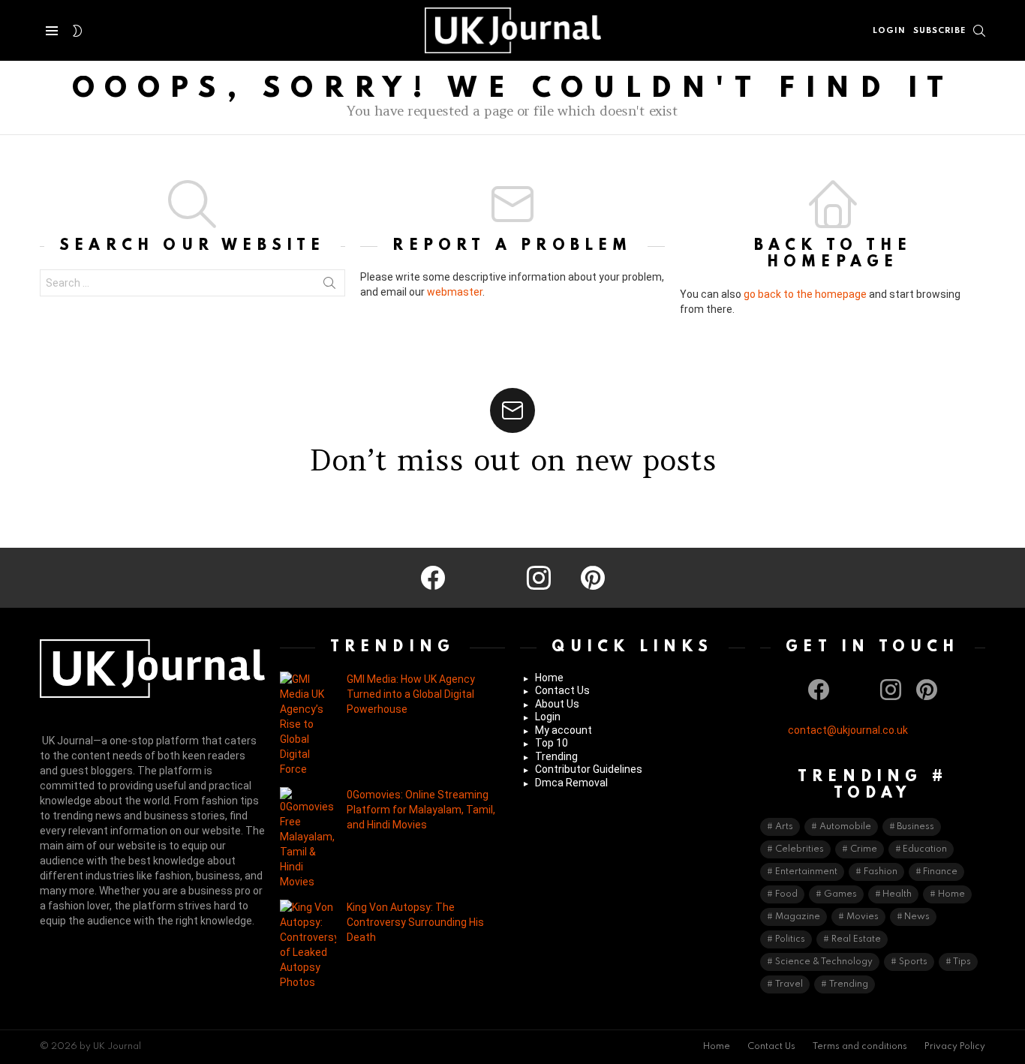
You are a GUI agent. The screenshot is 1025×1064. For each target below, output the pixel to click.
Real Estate (856, 939)
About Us (557, 704)
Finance (940, 871)
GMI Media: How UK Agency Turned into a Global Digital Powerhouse (411, 694)
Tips (962, 961)
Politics (790, 939)
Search (329, 285)
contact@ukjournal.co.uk (848, 730)
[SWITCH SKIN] (77, 31)
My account (563, 730)
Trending (556, 756)
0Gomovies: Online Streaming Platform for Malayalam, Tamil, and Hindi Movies (421, 810)
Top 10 (551, 743)
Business (915, 826)
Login (548, 717)
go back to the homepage (805, 294)
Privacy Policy (954, 1046)
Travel (789, 984)
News (917, 916)
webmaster (454, 292)
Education (925, 849)
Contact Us (562, 690)
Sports (913, 961)
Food (786, 894)
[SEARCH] (979, 31)
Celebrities (799, 849)
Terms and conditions (860, 1046)
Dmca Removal (571, 783)
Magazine (797, 916)
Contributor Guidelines (588, 769)
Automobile (845, 826)
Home (549, 678)
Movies (862, 916)
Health (897, 894)
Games (840, 894)
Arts (784, 826)
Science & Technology (824, 961)
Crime (863, 849)
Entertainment (806, 871)
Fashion (880, 871)
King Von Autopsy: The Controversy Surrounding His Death (415, 922)
